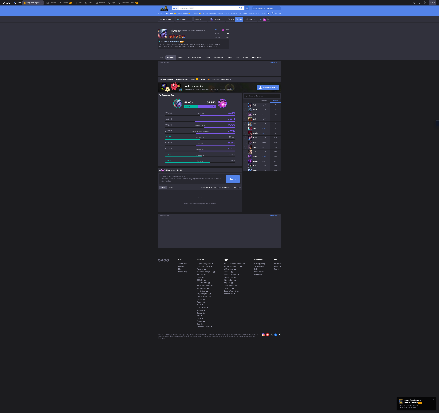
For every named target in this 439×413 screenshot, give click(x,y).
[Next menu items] (268, 13)
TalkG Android (229, 285)
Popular (163, 187)
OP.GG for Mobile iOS (231, 266)
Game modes (184, 13)
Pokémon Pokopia (203, 285)
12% (240, 19)
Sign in (432, 3)
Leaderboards (223, 13)
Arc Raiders (201, 291)
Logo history (182, 272)
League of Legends (33, 3)
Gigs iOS (227, 283)
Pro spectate (236, 13)
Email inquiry (259, 272)
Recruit (276, 269)
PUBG (199, 277)
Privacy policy (259, 264)
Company (181, 266)
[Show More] (414, 2)
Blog (180, 269)
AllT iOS (227, 272)
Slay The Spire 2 (202, 294)
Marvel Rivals (201, 288)
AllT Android (228, 269)
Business (277, 264)
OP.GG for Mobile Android (233, 264)
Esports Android (230, 291)
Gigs (198, 324)
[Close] (433, 399)
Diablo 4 (199, 302)
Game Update (266, 13)
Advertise (277, 266)
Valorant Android (230, 274)
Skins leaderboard (209, 13)
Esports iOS (228, 294)
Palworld (200, 269)
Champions (170, 13)
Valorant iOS (228, 277)
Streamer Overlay (203, 327)
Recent (171, 187)
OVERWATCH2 (202, 283)
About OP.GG (182, 264)
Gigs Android (228, 280)
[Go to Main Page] (6, 2)
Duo (198, 316)
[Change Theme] (419, 2)
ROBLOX (200, 280)
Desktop (200, 310)
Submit (233, 179)
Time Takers (201, 307)
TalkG (199, 318)
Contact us (258, 274)
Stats (245, 13)
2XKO (199, 305)
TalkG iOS (227, 288)
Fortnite (199, 299)
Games (199, 313)
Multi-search (254, 13)
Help (256, 269)
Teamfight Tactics (203, 266)
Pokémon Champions (204, 272)
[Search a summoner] (240, 8)
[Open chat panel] (437, 123)
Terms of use (259, 266)
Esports (199, 321)
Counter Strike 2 (202, 296)
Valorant (200, 274)
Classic (196, 13)
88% (232, 19)
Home (160, 13)
